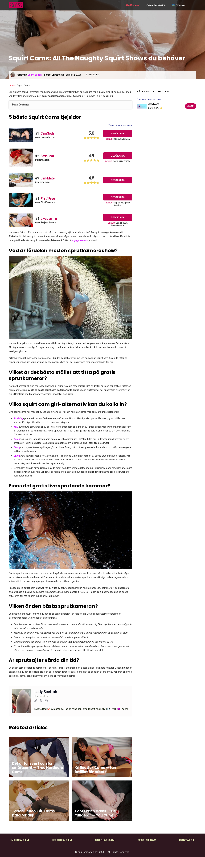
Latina (17, 455)
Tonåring (18, 418)
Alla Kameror (132, 5)
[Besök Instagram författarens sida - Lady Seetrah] (46, 701)
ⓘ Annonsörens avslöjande (120, 125)
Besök (190, 106)
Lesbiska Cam (62, 840)
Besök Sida (118, 133)
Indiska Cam (19, 840)
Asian (17, 439)
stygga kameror (80, 240)
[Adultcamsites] (25, 5)
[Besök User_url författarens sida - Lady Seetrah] (35, 701)
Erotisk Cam (147, 840)
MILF (16, 426)
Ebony (17, 447)
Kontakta (187, 840)
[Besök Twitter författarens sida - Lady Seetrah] (41, 701)
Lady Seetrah (35, 74)
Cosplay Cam (105, 840)
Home (12, 85)
